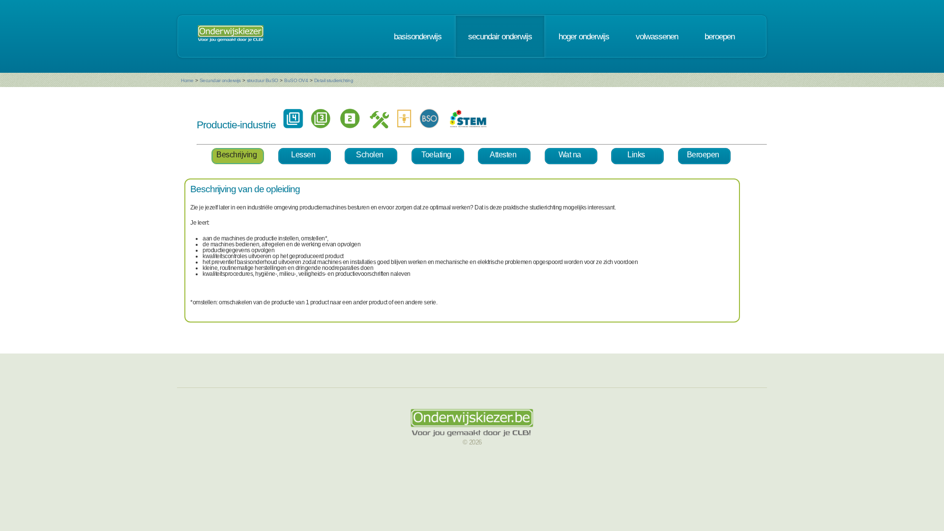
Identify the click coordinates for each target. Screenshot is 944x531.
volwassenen (657, 36)
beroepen (720, 36)
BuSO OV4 (296, 80)
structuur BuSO (262, 80)
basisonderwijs (418, 36)
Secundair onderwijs (220, 80)
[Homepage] (230, 36)
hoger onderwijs (584, 36)
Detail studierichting (334, 80)
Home (187, 80)
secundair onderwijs (500, 36)
